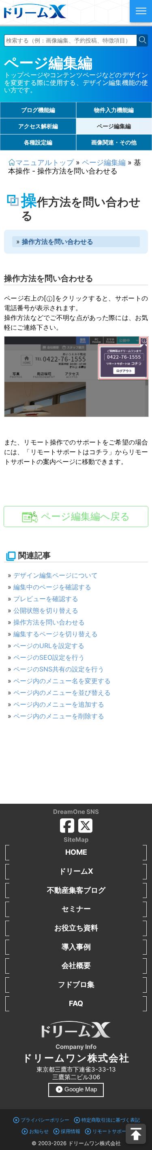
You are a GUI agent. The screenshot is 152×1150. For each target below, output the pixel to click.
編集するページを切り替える (55, 634)
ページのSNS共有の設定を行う (58, 669)
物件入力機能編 (114, 109)
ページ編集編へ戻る (84, 516)
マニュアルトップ (44, 162)
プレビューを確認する (45, 599)
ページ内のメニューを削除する (58, 716)
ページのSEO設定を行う (49, 657)
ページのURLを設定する (48, 646)
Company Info (76, 1046)
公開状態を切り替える (45, 610)
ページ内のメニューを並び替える (62, 692)
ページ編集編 (48, 63)
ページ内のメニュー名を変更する (62, 681)
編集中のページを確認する (52, 587)
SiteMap (76, 839)
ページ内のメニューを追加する (58, 704)
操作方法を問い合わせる (49, 622)
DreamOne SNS (76, 811)
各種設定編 (38, 142)
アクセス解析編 (38, 126)
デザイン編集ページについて (55, 575)
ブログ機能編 (38, 109)
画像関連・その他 (114, 142)
